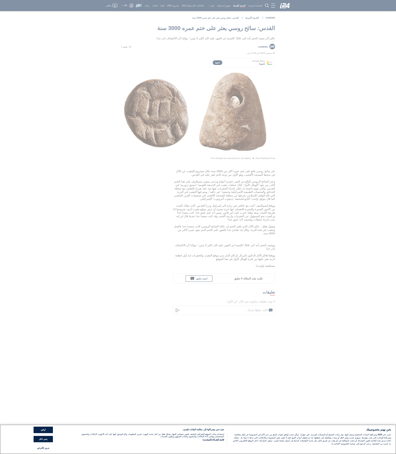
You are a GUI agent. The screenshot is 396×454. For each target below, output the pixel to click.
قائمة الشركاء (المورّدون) (213, 439)
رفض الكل (43, 439)
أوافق (43, 430)
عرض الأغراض (43, 448)
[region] (198, 439)
